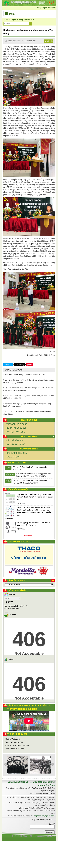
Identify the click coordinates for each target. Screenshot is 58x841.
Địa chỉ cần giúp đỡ (15, 444)
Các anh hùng (13, 457)
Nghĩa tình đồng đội (16, 428)
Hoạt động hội (29, 420)
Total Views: (10, 749)
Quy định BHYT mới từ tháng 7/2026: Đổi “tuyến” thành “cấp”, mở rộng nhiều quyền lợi (35, 496)
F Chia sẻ (8, 364)
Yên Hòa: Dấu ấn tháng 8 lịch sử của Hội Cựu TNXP (25, 375)
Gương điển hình (29, 449)
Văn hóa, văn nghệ (15, 432)
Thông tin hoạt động (16, 424)
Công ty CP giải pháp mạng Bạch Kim (39, 836)
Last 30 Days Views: (14, 745)
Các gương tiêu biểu (16, 453)
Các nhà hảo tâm (14, 441)
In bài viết (49, 41)
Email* (52, 824)
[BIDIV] (29, 567)
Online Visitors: (12, 739)
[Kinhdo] (29, 555)
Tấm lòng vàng (29, 436)
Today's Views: (11, 742)
